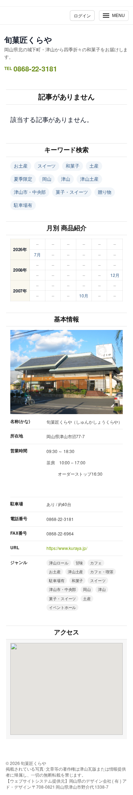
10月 (83, 295)
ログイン (82, 15)
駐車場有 (23, 205)
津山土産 (89, 178)
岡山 (46, 178)
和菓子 (72, 165)
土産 (94, 165)
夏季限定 (23, 178)
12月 (115, 275)
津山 (65, 178)
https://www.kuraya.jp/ (66, 548)
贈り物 (105, 191)
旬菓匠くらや (28, 39)
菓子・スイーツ (72, 191)
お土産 (21, 165)
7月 (37, 254)
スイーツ (47, 165)
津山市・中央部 (30, 191)
